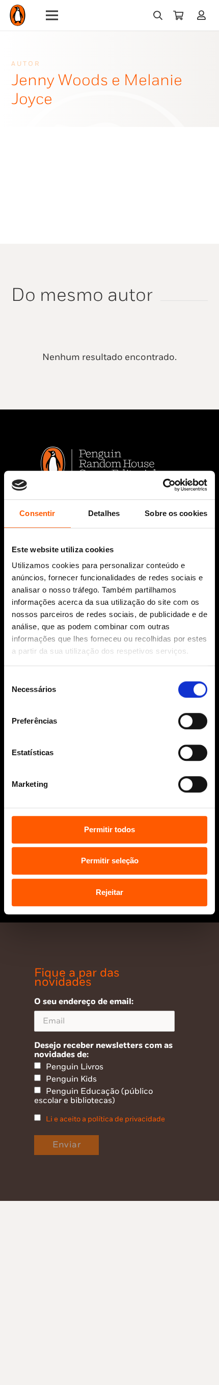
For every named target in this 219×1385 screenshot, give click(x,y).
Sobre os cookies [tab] (176, 513)
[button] (158, 15)
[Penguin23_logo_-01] (17, 15)
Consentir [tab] (37, 513)
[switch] (192, 721)
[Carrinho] (178, 15)
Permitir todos (109, 829)
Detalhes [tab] (104, 513)
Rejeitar (109, 892)
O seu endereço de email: (83, 1001)
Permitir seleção (110, 860)
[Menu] (52, 15)
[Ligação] (203, 15)
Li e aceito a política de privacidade (105, 1119)
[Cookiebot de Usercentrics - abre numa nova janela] (162, 485)
